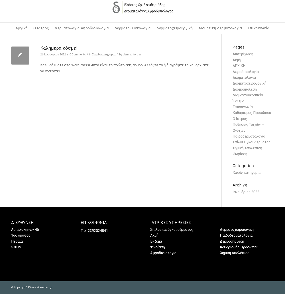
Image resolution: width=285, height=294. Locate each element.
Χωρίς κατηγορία (104, 54)
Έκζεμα (238, 101)
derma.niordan (132, 54)
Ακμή (237, 60)
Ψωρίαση (240, 154)
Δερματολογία (244, 77)
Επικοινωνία (243, 107)
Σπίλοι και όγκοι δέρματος (171, 229)
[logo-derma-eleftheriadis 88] (142, 11)
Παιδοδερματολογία (249, 136)
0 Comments (77, 54)
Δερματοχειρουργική (249, 83)
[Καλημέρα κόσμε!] (20, 56)
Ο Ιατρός (240, 119)
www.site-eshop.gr (41, 287)
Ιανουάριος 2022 (246, 192)
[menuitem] (22, 28)
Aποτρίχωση (243, 54)
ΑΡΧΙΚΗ (239, 66)
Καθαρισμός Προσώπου (252, 113)
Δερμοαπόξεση (232, 241)
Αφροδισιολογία (246, 72)
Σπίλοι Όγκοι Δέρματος (252, 142)
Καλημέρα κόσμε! (58, 48)
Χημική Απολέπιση (247, 148)
